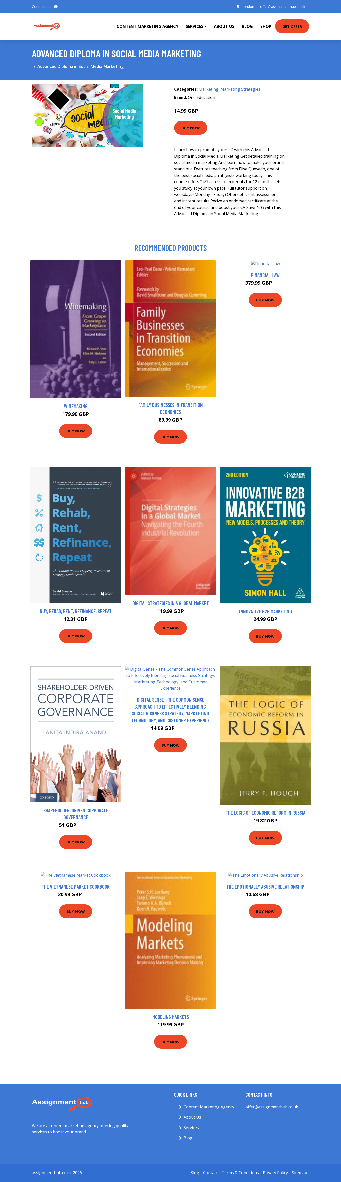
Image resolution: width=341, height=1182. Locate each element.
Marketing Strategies (240, 89)
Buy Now (190, 127)
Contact (210, 1172)
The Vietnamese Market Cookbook (76, 886)
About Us (224, 26)
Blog (247, 26)
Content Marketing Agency (147, 26)
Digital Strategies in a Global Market (170, 603)
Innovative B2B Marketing (265, 611)
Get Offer (292, 26)
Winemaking (76, 406)
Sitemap (299, 1172)
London (248, 6)
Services (191, 1127)
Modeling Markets (170, 1017)
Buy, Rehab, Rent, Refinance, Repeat (76, 611)
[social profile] (56, 6)
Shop (265, 26)
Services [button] (194, 26)
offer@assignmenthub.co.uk (282, 6)
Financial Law (265, 275)
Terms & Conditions (240, 1172)
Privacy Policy (275, 1172)
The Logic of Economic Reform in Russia (265, 812)
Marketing (208, 89)
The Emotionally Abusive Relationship (265, 886)
